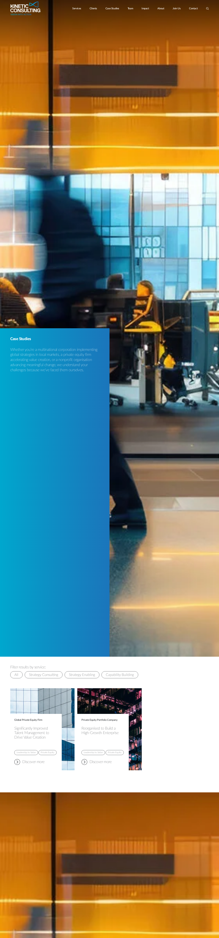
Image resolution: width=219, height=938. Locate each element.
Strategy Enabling (82, 675)
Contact (193, 8)
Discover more (29, 762)
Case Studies (112, 8)
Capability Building (120, 675)
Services (76, 8)
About (160, 8)
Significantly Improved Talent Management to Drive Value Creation (31, 732)
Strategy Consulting (43, 675)
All (16, 675)
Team (130, 8)
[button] (207, 7)
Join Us (177, 8)
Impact (145, 8)
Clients (93, 8)
